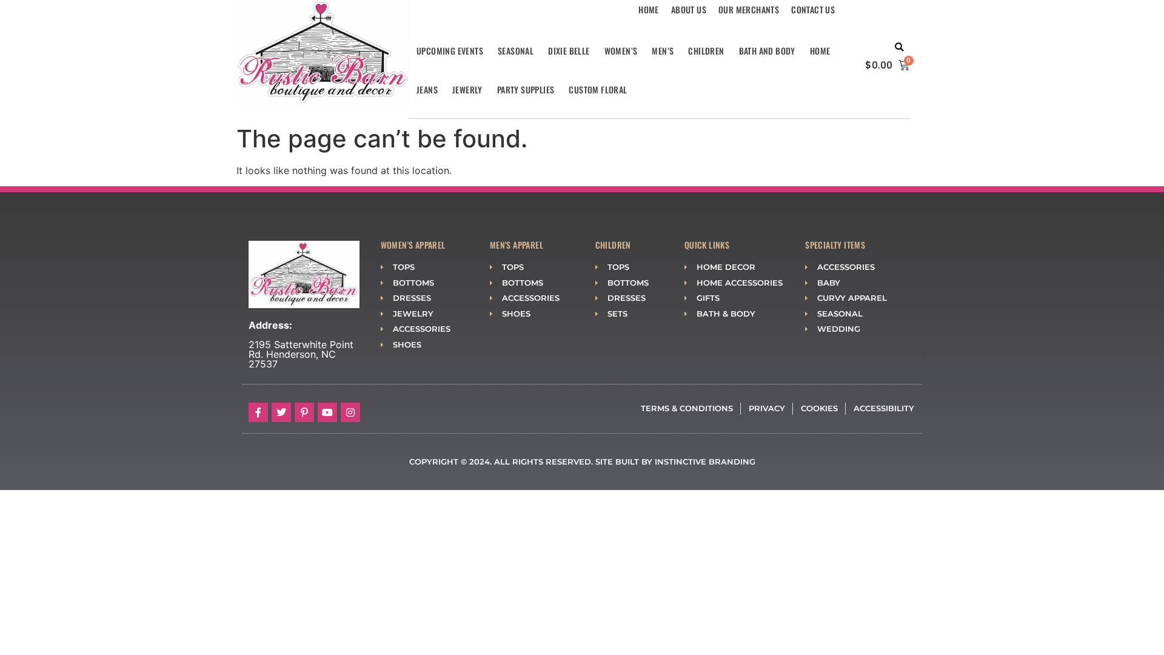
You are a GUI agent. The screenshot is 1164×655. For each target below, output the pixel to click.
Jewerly (467, 89)
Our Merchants (748, 9)
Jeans (427, 89)
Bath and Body (767, 50)
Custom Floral (598, 89)
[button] (899, 48)
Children (706, 50)
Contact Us (813, 9)
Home (648, 9)
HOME (820, 50)
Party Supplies (526, 89)
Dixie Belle (568, 50)
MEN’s (663, 50)
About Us (688, 9)
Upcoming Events (449, 50)
